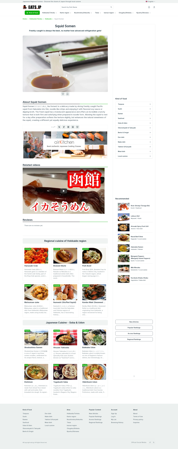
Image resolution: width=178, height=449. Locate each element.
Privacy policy (138, 419)
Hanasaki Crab (31, 266)
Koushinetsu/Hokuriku (75, 419)
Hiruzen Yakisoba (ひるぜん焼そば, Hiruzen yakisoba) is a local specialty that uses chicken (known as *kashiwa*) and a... (64, 354)
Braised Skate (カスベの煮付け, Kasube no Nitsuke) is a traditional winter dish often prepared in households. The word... (64, 274)
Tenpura (26, 413)
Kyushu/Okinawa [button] (142, 13)
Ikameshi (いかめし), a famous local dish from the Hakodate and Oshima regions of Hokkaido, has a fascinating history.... (64, 310)
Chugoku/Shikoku (73, 428)
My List (113, 419)
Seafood (26, 422)
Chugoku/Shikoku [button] (125, 13)
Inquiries (136, 422)
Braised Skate (59, 266)
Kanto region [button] (64, 13)
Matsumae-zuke (31, 302)
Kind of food (33, 13)
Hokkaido (48, 19)
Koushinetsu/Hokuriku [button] (82, 13)
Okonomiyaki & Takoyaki (31, 428)
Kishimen (28, 382)
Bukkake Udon (88, 347)
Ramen (25, 419)
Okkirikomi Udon (89, 382)
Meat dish (48, 422)
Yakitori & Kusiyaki (51, 419)
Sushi (25, 416)
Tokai (69, 422)
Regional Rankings (134, 339)
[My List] (67, 94)
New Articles (134, 322)
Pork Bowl (86, 266)
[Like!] (63, 94)
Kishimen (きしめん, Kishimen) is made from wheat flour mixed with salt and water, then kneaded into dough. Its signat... (36, 389)
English (150, 1)
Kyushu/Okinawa (73, 431)
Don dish (48, 413)
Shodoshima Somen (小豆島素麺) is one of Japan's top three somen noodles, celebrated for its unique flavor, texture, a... (35, 354)
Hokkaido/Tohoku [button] (48, 13)
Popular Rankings (134, 327)
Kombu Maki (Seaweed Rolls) (95, 302)
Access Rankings (134, 333)
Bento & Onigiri (28, 431)
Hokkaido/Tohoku (36, 19)
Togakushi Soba (60, 382)
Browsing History (117, 422)
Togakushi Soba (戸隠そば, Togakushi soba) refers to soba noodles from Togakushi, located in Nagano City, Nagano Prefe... (64, 390)
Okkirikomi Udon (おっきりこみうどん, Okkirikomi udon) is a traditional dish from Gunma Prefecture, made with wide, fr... (93, 389)
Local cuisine (49, 425)
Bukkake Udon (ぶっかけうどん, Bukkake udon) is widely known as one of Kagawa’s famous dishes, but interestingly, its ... (93, 354)
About (135, 413)
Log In (113, 416)
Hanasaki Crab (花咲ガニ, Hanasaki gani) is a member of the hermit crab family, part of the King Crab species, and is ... (35, 273)
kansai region (72, 425)
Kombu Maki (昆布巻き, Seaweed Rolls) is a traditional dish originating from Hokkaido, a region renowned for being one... (93, 310)
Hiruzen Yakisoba (61, 347)
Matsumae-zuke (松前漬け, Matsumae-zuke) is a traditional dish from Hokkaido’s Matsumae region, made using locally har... (36, 309)
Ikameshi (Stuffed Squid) (64, 302)
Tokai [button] (97, 13)
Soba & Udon (27, 425)
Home (25, 19)
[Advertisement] (134, 178)
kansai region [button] (109, 13)
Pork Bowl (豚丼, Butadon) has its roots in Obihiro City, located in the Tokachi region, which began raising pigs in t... (94, 273)
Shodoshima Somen (33, 347)
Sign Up (114, 413)
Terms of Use (138, 416)
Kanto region (71, 416)
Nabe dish (48, 416)
